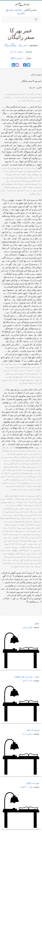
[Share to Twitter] (28, 65)
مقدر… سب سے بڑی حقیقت (26, 677)
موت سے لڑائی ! (32, 783)
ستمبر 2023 (17, 58)
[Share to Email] (17, 65)
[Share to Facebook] (25, 65)
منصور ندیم (27, 734)
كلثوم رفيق (27, 627)
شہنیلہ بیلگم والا (15, 45)
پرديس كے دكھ (33, 730)
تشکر (36, 623)
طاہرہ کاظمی (26, 787)
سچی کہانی (16, 52)
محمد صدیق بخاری (15, 12)
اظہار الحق (27, 680)
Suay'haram (21, 4)
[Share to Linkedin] (13, 65)
